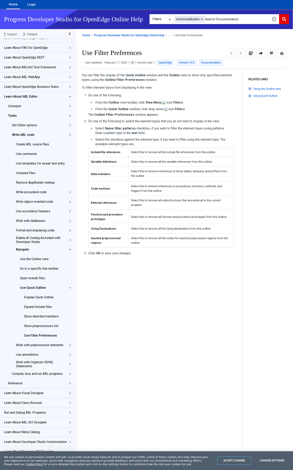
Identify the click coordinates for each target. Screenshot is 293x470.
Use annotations (27, 354)
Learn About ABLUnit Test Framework (30, 67)
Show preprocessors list (41, 326)
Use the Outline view (34, 259)
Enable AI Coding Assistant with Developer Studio (38, 240)
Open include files (32, 278)
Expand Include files (38, 307)
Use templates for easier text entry (40, 163)
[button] (201, 19)
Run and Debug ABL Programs (25, 412)
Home (13, 4)
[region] (146, 460)
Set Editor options (24, 125)
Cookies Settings (272, 460)
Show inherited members (41, 316)
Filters (156, 19)
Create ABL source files (32, 144)
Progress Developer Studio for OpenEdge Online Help (129, 35)
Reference (15, 383)
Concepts (14, 106)
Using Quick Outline (265, 95)
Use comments (26, 154)
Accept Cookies (234, 460)
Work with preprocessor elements (39, 345)
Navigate (22, 249)
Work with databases (30, 221)
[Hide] (70, 34)
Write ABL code (23, 135)
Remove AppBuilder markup (35, 182)
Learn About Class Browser (23, 403)
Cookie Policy (34, 464)
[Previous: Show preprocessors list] (231, 53)
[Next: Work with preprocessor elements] (240, 53)
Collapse (32, 34)
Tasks (12, 116)
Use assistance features (33, 211)
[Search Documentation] (284, 19)
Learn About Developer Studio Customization (35, 442)
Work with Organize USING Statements (34, 364)
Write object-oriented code (34, 202)
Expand (12, 34)
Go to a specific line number (39, 268)
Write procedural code (31, 192)
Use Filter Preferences (40, 335)
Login (31, 4)
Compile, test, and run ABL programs (37, 374)
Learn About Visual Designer (24, 393)
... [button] (169, 35)
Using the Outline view (267, 88)
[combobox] (221, 19)
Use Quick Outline (33, 288)
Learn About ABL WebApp (22, 77)
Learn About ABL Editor (21, 96)
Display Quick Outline (39, 297)
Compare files (25, 173)
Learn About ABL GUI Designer (25, 422)
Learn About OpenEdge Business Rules (31, 87)
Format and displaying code (35, 230)
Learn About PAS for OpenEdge (26, 48)
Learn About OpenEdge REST (24, 57)
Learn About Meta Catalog (22, 432)
